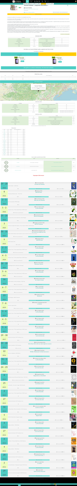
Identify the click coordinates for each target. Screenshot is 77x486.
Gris (4, 139)
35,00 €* (60, 61)
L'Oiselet (4, 133)
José (5, 79)
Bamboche (39, 296)
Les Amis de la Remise (40, 184)
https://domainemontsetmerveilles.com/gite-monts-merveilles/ (57, 170)
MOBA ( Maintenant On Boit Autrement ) (39, 351)
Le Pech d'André (18, 166)
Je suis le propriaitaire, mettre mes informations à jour (60, 12)
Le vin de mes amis (40, 335)
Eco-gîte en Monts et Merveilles (18, 170)
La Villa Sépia (18, 162)
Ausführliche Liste (39, 188)
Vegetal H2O (39, 415)
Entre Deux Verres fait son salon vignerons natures (39, 343)
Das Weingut (25, 3)
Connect (19, 485)
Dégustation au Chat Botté (39, 375)
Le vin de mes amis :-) (39, 455)
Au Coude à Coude (39, 280)
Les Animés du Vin (39, 383)
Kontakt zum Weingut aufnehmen (29, 12)
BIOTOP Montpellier (38, 216)
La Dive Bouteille (39, 208)
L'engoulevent (4, 153)
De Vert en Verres (40, 407)
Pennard (4, 134)
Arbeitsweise (31, 3)
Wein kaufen (43, 3)
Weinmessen (48, 3)
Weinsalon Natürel (38, 264)
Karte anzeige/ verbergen (38, 81)
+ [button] (1, 84)
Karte (39, 3)
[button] (48, 1)
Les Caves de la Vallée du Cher (39, 232)
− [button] (1, 85)
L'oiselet (4, 147)
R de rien (4, 148)
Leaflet (71, 100)
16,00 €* (22, 61)
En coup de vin (39, 439)
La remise (39, 463)
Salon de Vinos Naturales (39, 471)
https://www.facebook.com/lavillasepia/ (58, 162)
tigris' (5, 78)
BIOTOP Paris (39, 192)
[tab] (19, 54)
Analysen (36, 3)
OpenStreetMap (75, 100)
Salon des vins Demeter (39, 200)
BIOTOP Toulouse (39, 224)
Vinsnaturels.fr (16, 1)
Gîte (52, 3)
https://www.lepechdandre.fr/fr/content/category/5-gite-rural (57, 166)
